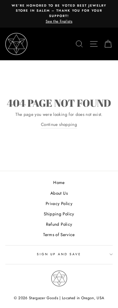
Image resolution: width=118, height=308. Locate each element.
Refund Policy (59, 224)
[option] (59, 13)
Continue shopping (59, 124)
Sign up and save (59, 254)
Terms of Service (59, 234)
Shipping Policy (59, 214)
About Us (59, 193)
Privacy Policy (59, 203)
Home (59, 182)
